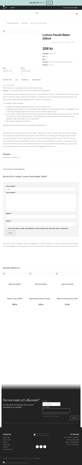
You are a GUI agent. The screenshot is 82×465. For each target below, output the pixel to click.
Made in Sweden (73, 440)
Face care (51, 65)
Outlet (5, 447)
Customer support (71, 437)
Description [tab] (7, 80)
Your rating (11, 186)
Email (8, 221)
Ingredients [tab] (36, 80)
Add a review (70, 42)
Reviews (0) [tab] (25, 80)
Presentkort (8, 449)
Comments (46, 407)
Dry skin (50, 62)
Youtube (41, 446)
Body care (7, 440)
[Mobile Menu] (5, 15)
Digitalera (37, 458)
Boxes (5, 442)
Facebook (37, 446)
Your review (11, 192)
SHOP (49, 3)
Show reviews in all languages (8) (13, 169)
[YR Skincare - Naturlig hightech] (41, 15)
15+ (46, 59)
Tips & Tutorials (73, 444)
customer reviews (57, 42)
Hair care (6, 444)
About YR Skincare (72, 442)
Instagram (44, 446)
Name (9, 213)
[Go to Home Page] (3, 23)
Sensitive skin (69, 62)
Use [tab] (16, 80)
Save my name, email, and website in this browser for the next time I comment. (38, 228)
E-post (44, 401)
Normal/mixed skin (59, 62)
